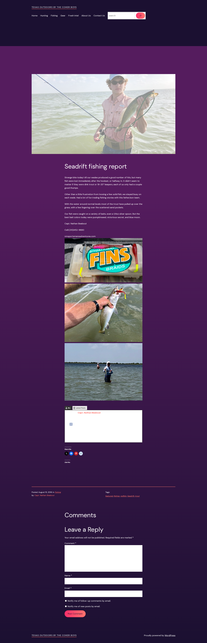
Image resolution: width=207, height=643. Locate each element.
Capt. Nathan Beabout (89, 412)
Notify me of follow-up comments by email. (89, 600)
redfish (123, 496)
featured (109, 496)
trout (137, 496)
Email (68, 588)
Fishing (58, 492)
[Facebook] (71, 425)
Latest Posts (81, 408)
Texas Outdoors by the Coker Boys (54, 7)
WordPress (170, 635)
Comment (70, 543)
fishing (117, 496)
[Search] (140, 15)
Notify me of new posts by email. (84, 606)
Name (68, 575)
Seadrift (130, 496)
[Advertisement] (103, 57)
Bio (69, 408)
